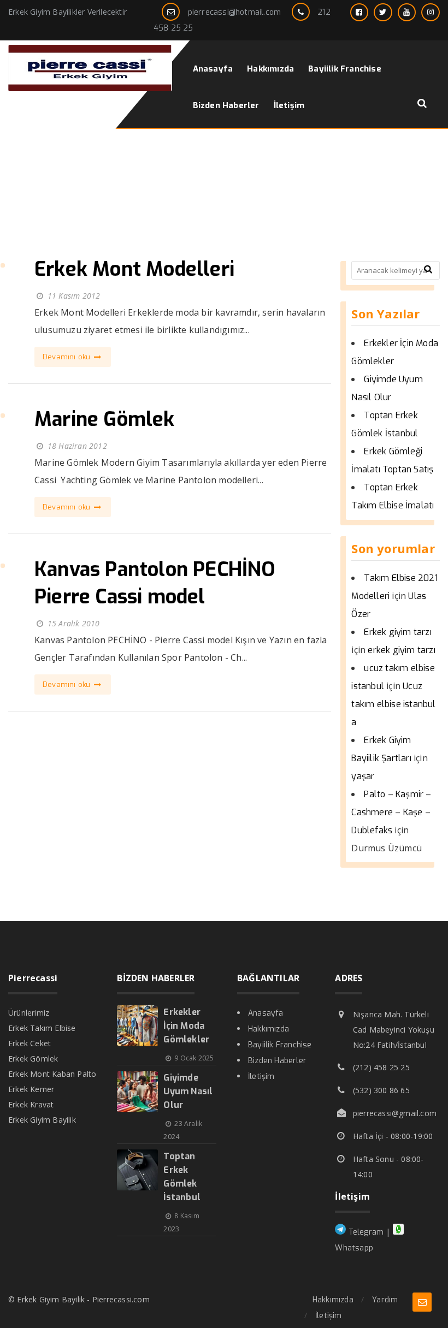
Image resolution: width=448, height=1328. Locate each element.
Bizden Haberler (277, 1061)
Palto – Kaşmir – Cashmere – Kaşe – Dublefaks (391, 812)
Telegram (365, 1232)
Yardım (385, 1300)
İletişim (261, 1076)
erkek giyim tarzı (401, 650)
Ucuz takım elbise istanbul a (393, 704)
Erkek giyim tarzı (397, 632)
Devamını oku (68, 356)
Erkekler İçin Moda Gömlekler (186, 1025)
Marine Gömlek (104, 419)
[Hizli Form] (422, 1302)
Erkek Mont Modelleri (134, 269)
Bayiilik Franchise (280, 1045)
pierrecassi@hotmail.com (234, 12)
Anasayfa (266, 1013)
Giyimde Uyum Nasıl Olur (188, 1091)
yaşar (362, 776)
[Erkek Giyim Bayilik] (90, 88)
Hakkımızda (268, 1029)
